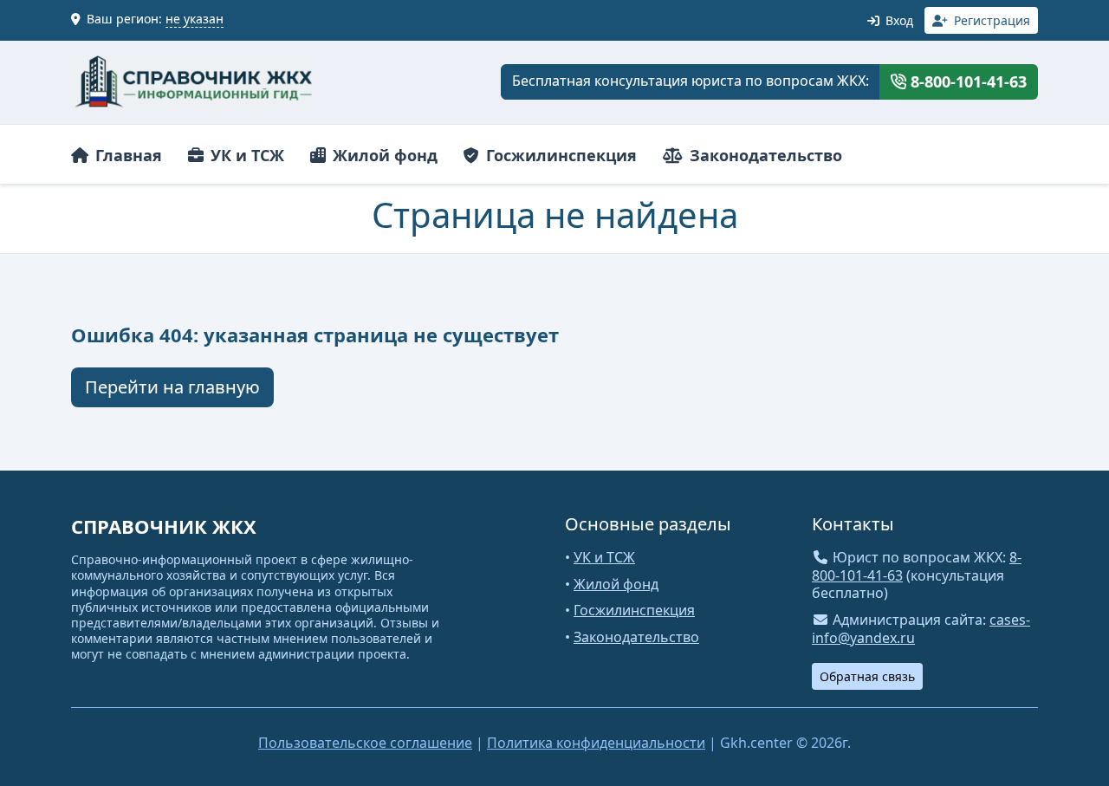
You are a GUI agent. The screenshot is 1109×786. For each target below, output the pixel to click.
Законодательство (763, 155)
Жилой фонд (383, 155)
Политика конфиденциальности (596, 742)
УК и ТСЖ (245, 155)
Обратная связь (867, 676)
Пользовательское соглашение (365, 742)
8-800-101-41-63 (966, 81)
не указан (194, 18)
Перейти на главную (172, 387)
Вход (897, 20)
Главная (126, 155)
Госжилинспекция (559, 155)
